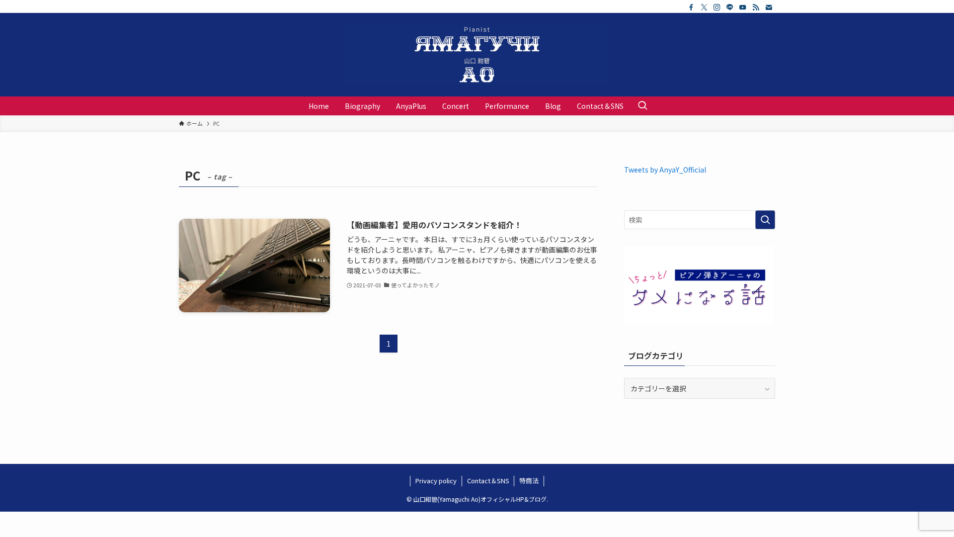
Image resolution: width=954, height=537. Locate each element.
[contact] (768, 7)
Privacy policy (436, 480)
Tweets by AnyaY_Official (665, 170)
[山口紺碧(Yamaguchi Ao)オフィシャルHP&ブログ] (477, 55)
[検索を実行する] (765, 219)
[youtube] (742, 7)
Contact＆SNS (488, 480)
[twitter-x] (704, 7)
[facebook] (691, 7)
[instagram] (717, 7)
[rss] (755, 7)
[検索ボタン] (642, 105)
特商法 (529, 480)
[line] (729, 7)
